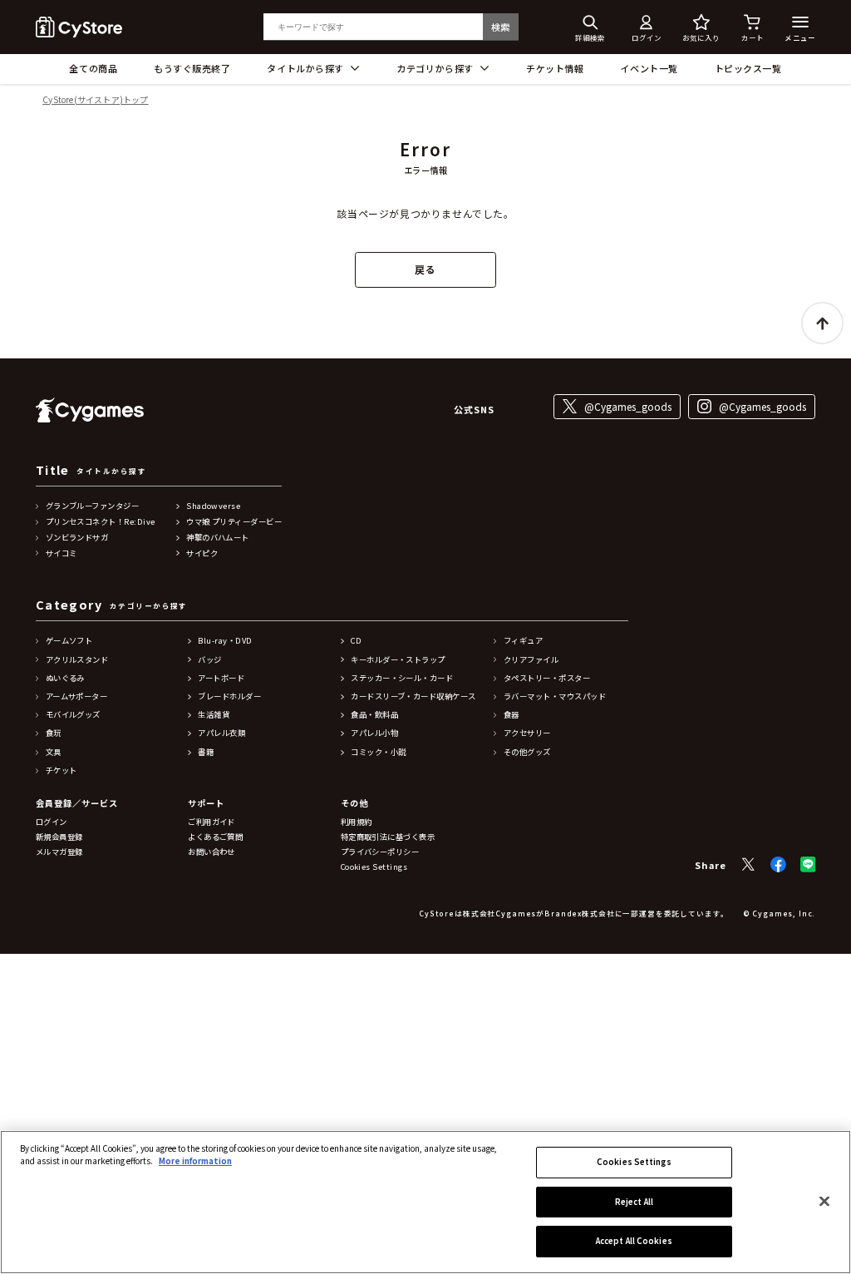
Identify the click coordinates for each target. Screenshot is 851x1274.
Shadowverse (213, 506)
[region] (425, 1202)
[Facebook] (778, 864)
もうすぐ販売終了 (192, 68)
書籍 (206, 752)
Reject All (634, 1201)
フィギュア (523, 640)
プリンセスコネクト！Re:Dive (100, 521)
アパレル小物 (374, 733)
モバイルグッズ (73, 714)
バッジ (209, 659)
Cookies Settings (634, 1162)
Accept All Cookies (634, 1241)
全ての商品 (93, 68)
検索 (500, 26)
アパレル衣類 (221, 733)
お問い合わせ (211, 852)
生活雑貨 (213, 714)
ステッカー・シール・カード (402, 678)
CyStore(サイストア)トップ (95, 100)
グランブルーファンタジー (93, 506)
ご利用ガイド (211, 822)
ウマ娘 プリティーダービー (234, 521)
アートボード (221, 678)
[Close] (824, 1201)
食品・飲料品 (374, 714)
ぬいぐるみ (65, 678)
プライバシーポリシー (380, 852)
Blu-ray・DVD (225, 640)
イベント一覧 (648, 68)
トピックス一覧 (748, 68)
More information (195, 1161)
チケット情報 (554, 68)
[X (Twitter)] (748, 864)
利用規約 (356, 822)
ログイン (51, 822)
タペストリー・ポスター (547, 678)
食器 (511, 714)
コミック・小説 (378, 752)
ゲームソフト (69, 640)
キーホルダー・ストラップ (398, 659)
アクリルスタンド (77, 659)
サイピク (202, 553)
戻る (425, 269)
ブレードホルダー (229, 696)
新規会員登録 (59, 837)
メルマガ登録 (59, 852)
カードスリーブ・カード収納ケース (413, 696)
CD (356, 640)
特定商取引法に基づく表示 (388, 837)
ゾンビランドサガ (77, 537)
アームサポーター (77, 696)
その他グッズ (527, 752)
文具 (53, 752)
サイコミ (61, 553)
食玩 (53, 733)
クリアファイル (531, 659)
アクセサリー (527, 733)
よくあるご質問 (215, 837)
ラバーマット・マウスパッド (555, 696)
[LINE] (808, 864)
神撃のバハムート (217, 537)
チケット (61, 770)
